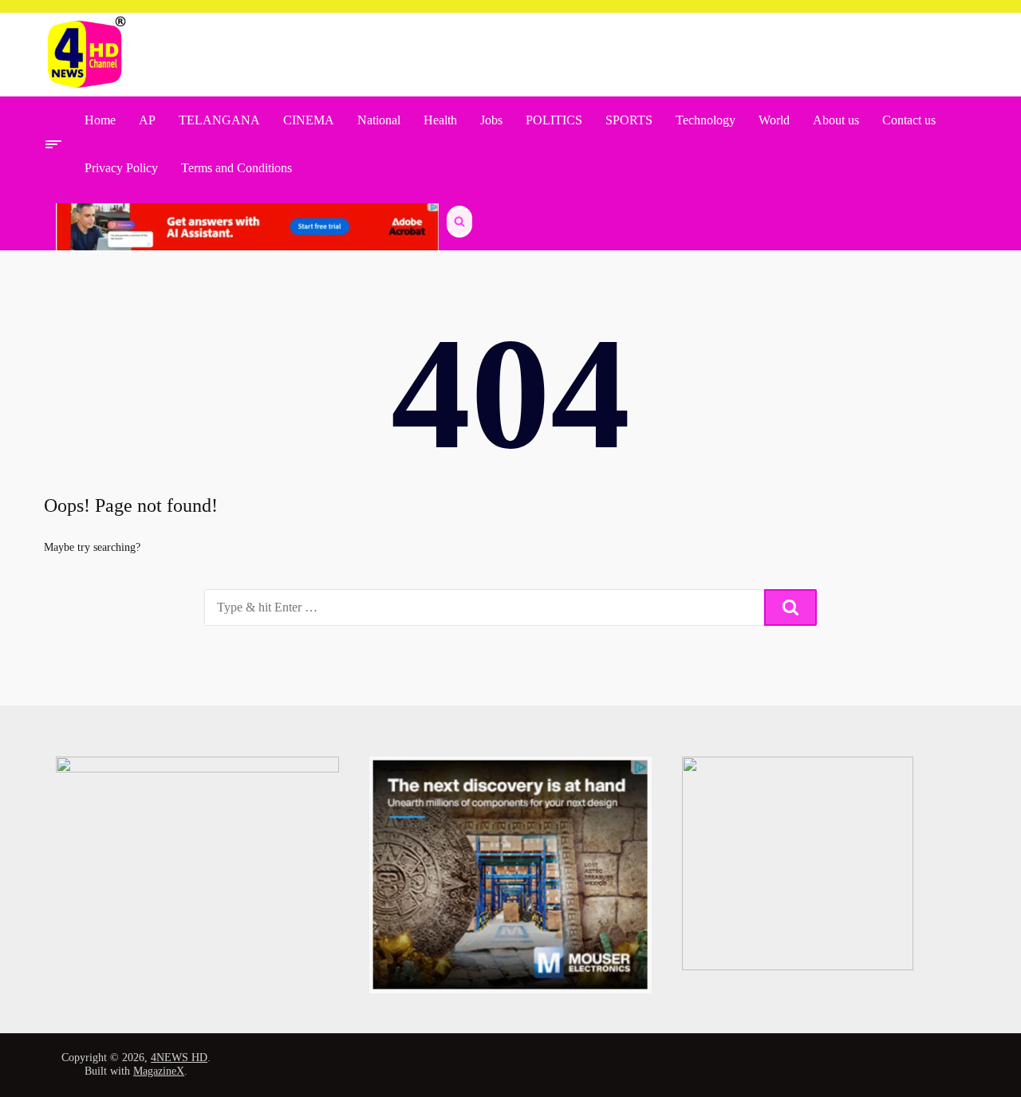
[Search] (790, 607)
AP (147, 120)
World (774, 120)
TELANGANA (219, 120)
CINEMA (308, 120)
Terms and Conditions (236, 168)
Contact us (909, 120)
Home (100, 120)
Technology (705, 120)
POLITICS (554, 120)
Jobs (491, 120)
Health (440, 120)
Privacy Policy (121, 168)
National (378, 120)
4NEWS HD (179, 1058)
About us (836, 120)
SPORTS (628, 120)
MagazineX (158, 1071)
